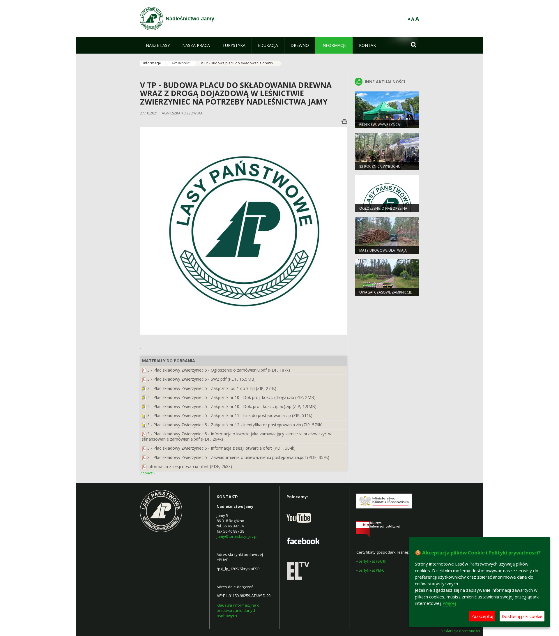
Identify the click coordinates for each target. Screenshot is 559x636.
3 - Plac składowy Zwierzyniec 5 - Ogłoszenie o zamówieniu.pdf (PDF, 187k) (218, 370)
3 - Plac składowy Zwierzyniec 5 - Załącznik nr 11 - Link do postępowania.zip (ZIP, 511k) (229, 415)
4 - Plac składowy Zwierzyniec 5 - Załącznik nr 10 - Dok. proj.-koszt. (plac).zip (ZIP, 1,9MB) (231, 406)
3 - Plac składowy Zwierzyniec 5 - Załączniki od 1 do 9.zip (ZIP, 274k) (211, 388)
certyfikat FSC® (372, 561)
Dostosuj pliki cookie (522, 616)
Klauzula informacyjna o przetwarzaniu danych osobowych (238, 610)
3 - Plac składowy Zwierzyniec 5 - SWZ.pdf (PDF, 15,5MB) (201, 379)
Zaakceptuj (482, 616)
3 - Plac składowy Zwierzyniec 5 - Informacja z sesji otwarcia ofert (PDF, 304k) (221, 448)
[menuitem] (158, 45)
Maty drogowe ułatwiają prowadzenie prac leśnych (384, 253)
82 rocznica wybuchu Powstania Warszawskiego (384, 169)
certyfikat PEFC (371, 570)
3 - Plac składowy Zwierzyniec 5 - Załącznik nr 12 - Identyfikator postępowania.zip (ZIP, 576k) (235, 424)
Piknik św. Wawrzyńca (379, 124)
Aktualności (180, 63)
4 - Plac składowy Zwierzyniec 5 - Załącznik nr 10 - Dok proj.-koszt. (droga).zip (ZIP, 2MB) (231, 397)
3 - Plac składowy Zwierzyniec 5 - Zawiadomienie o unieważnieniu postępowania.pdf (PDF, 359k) (238, 457)
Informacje (152, 63)
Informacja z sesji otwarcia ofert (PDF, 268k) (189, 466)
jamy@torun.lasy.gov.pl (237, 536)
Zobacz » (147, 473)
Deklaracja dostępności (460, 631)
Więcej (449, 603)
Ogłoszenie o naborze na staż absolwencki (383, 211)
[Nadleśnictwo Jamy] (151, 18)
